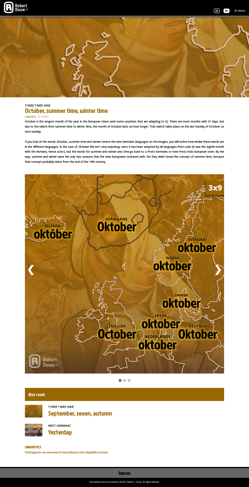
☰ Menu (239, 10)
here (34, 452)
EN (226, 10)
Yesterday (60, 432)
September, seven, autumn (80, 413)
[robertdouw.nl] (16, 7)
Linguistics (30, 116)
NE (216, 10)
